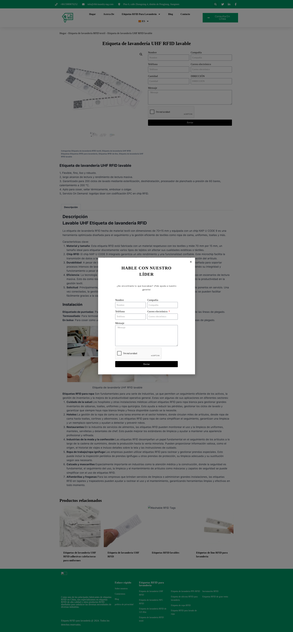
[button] (191, 262)
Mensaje (119, 323)
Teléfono (120, 311)
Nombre (119, 300)
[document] (146, 316)
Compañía (152, 300)
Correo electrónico (157, 311)
